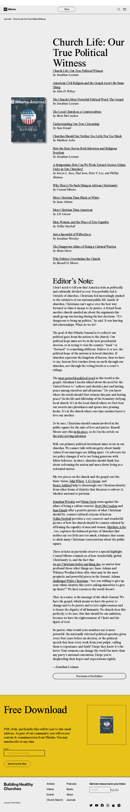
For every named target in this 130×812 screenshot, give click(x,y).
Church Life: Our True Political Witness (78, 71)
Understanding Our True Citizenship (76, 124)
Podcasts (72, 783)
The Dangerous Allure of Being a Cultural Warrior (84, 246)
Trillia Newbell (62, 518)
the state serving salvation (69, 436)
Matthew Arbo (116, 527)
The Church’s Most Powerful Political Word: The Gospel (88, 99)
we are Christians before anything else (77, 564)
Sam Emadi (60, 510)
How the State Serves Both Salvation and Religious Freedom (85, 150)
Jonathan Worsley (64, 502)
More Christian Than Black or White (76, 197)
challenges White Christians (70, 581)
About (70, 794)
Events (50, 794)
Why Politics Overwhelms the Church (76, 259)
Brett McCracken (106, 506)
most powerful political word (76, 378)
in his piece (81, 432)
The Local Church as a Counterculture (77, 111)
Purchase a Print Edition (89, 676)
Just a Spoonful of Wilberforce (72, 234)
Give (66, 9)
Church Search (55, 799)
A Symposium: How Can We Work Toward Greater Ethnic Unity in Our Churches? (89, 167)
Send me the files (17, 763)
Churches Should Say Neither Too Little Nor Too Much (87, 136)
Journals (7, 19)
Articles (51, 783)
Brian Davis (88, 502)
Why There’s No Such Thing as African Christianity (85, 185)
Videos (50, 789)
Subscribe (114, 790)
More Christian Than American (73, 210)
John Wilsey (76, 481)
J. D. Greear (93, 481)
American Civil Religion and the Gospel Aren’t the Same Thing (88, 85)
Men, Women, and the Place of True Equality (81, 222)
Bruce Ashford (62, 485)
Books (70, 789)
